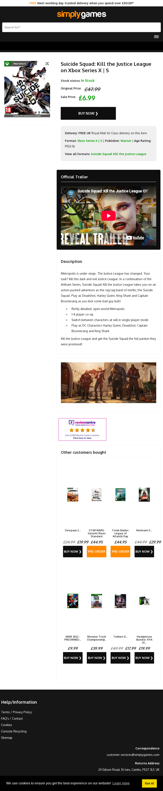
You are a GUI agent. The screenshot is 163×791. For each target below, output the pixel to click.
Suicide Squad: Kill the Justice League (118, 154)
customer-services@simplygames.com (133, 754)
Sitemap (6, 737)
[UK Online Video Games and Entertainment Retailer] (81, 15)
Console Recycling (14, 731)
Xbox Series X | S (89, 141)
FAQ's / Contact (12, 718)
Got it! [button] (149, 783)
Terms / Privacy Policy (16, 712)
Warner (126, 141)
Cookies (6, 725)
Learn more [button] (121, 783)
